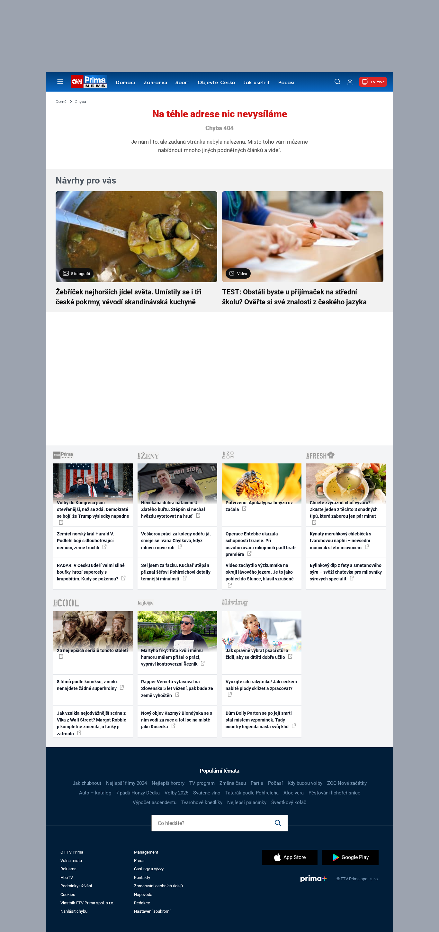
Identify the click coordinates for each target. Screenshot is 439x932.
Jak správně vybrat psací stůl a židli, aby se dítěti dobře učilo (257, 654)
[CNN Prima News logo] (89, 81)
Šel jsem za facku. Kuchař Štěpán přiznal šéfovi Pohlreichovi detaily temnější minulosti (176, 572)
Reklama (68, 868)
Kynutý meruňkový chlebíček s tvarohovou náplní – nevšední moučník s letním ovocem (340, 540)
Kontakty (142, 877)
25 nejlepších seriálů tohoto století (92, 650)
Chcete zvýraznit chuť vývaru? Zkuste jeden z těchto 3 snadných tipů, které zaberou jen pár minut (344, 509)
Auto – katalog (95, 793)
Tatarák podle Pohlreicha (252, 793)
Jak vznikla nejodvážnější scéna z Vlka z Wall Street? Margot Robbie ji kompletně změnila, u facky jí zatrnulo (91, 723)
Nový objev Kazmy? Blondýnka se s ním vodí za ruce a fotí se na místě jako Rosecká (176, 720)
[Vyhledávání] (337, 81)
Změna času (233, 783)
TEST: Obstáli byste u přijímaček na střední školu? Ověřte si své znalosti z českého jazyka (294, 297)
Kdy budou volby (305, 783)
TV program (202, 783)
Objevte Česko (216, 82)
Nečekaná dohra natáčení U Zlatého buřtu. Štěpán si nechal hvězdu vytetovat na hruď (173, 509)
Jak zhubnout (87, 783)
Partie (257, 783)
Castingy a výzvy (149, 868)
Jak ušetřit (257, 82)
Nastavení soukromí (152, 911)
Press (139, 860)
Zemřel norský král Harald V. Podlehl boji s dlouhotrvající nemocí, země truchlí (85, 540)
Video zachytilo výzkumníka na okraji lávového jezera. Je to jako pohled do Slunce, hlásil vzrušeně (260, 572)
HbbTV (66, 877)
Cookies (67, 894)
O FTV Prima (71, 852)
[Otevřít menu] (60, 81)
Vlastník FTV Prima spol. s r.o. (87, 903)
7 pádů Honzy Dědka (138, 793)
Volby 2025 (176, 793)
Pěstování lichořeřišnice (334, 793)
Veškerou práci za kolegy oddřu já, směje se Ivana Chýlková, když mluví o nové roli (176, 540)
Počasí (286, 82)
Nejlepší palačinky (246, 802)
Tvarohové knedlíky (201, 802)
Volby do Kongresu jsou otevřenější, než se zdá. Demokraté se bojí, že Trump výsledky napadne (93, 509)
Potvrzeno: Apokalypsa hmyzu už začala (259, 506)
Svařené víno (206, 793)
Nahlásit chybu (73, 911)
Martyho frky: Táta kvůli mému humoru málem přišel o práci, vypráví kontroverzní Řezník (172, 657)
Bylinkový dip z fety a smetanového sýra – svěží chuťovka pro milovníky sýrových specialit (346, 572)
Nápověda (143, 894)
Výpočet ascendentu (154, 802)
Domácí (125, 82)
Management (146, 852)
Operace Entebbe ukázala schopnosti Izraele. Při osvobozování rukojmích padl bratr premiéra (261, 544)
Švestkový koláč (288, 802)
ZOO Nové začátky (347, 783)
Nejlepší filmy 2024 (126, 783)
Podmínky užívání (76, 885)
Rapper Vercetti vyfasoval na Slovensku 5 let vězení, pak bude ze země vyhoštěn (177, 688)
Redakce (142, 903)
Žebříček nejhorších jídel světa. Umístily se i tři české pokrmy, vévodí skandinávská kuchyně (129, 297)
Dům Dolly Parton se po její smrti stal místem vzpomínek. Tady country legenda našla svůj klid (259, 720)
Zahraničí (155, 82)
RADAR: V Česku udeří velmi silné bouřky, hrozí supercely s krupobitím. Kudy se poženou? (91, 572)
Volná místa (71, 860)
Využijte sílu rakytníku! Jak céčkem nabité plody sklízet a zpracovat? (261, 685)
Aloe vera (293, 793)
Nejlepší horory (168, 783)
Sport (182, 82)
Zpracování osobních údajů (158, 885)
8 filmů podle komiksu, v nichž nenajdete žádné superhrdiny (87, 685)
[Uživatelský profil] (350, 82)
